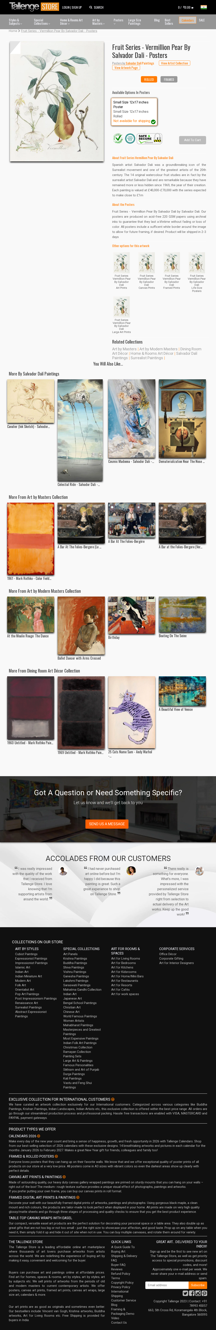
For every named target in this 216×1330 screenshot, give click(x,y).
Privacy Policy (120, 1287)
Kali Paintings (72, 1078)
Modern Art (23, 981)
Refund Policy (120, 1274)
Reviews (117, 1269)
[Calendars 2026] (38, 1136)
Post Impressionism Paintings (36, 998)
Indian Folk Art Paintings (80, 1043)
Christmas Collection (77, 1047)
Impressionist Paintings (31, 963)
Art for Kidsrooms (123, 972)
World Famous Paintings (80, 1016)
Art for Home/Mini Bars (127, 976)
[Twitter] (185, 1294)
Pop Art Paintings (27, 994)
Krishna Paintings (75, 958)
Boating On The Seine (172, 636)
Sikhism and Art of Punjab (81, 1069)
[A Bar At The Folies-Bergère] (131, 520)
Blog (157, 20)
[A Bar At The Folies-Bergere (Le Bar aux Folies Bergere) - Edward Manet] (81, 523)
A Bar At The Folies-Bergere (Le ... (79, 547)
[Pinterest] (204, 1294)
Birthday (113, 637)
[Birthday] (131, 615)
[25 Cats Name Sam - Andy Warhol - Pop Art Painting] (131, 712)
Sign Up (77, 7)
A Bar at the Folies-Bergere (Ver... (180, 547)
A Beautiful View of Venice (176, 709)
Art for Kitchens (122, 967)
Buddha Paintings (75, 963)
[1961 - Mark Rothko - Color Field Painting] (30, 539)
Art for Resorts (121, 985)
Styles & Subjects (14, 22)
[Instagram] (198, 1294)
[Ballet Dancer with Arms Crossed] (81, 626)
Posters (118, 20)
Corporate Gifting (171, 958)
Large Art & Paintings (78, 1061)
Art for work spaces (125, 994)
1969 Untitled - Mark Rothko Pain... (80, 753)
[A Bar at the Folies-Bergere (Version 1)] (182, 523)
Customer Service (123, 1300)
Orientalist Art (24, 990)
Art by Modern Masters (158, 349)
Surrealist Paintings (147, 358)
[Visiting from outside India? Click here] (112, 1099)
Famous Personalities (78, 1065)
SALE (202, 20)
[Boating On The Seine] (182, 614)
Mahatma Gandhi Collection (82, 990)
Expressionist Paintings (31, 958)
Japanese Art (72, 998)
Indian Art (21, 972)
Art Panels (70, 954)
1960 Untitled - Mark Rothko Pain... (30, 743)
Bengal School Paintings (80, 1003)
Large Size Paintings (134, 22)
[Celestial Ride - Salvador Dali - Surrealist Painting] (81, 430)
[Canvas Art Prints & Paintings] (64, 1177)
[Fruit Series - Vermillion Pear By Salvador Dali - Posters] (57, 101)
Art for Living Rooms (125, 958)
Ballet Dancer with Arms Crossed (79, 658)
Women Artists (73, 1021)
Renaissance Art (26, 1003)
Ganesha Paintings (76, 976)
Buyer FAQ (118, 1265)
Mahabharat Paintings (78, 1025)
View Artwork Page (126, 67)
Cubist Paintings (26, 954)
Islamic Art (22, 967)
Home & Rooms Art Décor (71, 22)
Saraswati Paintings (76, 985)
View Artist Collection (174, 63)
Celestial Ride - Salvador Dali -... (79, 485)
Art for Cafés (120, 990)
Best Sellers (169, 22)
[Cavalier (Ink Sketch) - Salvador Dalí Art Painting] (30, 401)
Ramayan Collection (77, 1052)
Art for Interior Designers (176, 963)
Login (66, 7)
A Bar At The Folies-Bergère (126, 541)
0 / (184, 7)
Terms (115, 1278)
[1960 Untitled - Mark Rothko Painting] (30, 707)
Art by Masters (97, 22)
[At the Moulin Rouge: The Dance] (30, 615)
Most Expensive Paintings (81, 1038)
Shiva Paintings (73, 967)
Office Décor (168, 954)
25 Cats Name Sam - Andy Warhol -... (130, 754)
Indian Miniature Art (28, 976)
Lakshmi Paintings (75, 981)
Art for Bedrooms (123, 963)
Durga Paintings (74, 1074)
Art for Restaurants (124, 981)
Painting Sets (72, 1056)
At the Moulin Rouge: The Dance (28, 636)
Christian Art (72, 1007)
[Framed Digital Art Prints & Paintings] (77, 1197)
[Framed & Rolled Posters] (56, 1156)
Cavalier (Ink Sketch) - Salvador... (28, 427)
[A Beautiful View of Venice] (182, 691)
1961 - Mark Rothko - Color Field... (29, 578)
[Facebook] (191, 1294)
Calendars (188, 20)
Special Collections (41, 22)
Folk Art (20, 985)
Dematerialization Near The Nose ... (182, 461)
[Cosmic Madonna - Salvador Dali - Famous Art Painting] (131, 418)
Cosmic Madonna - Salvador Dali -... (131, 461)
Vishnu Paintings (74, 972)
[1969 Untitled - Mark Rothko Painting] (81, 712)
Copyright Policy (122, 1283)
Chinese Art (71, 1012)
